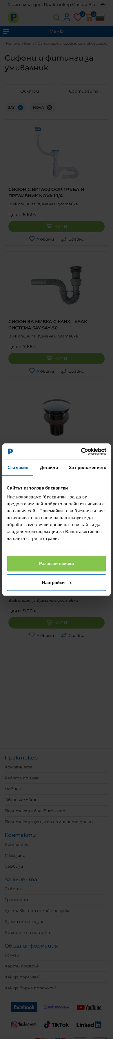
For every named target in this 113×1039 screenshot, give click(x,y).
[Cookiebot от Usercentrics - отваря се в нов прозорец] (81, 451)
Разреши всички (56, 563)
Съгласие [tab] (18, 467)
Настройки (53, 582)
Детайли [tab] (49, 467)
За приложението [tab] (88, 467)
